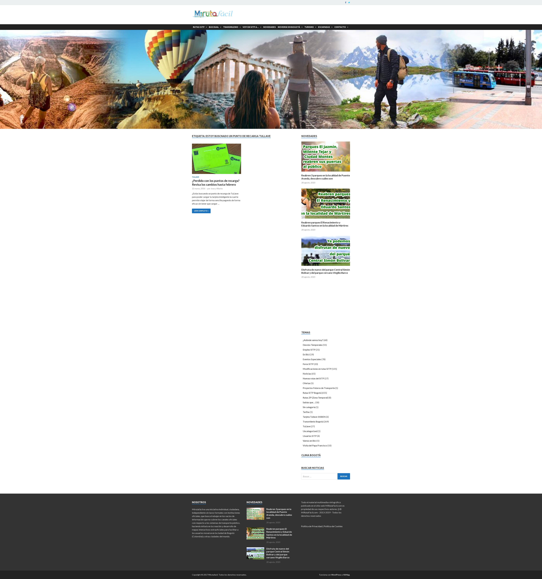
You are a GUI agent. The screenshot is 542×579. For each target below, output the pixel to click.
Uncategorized (310, 431)
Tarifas (306, 412)
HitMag (346, 575)
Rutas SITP (199, 27)
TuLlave (195, 177)
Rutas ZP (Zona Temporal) (315, 397)
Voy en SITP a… (251, 27)
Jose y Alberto (217, 188)
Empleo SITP (309, 349)
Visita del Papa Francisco (315, 445)
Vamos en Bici (309, 440)
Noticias (307, 373)
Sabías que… (309, 402)
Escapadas (324, 27)
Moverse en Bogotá (289, 27)
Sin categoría (309, 407)
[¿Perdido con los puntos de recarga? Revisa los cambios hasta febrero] (216, 160)
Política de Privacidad (311, 526)
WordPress (336, 575)
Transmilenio (230, 27)
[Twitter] (349, 2)
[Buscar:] (325, 476)
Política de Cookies (333, 526)
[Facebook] (345, 2)
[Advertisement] (325, 305)
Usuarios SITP (310, 436)
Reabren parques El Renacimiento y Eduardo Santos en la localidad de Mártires (324, 224)
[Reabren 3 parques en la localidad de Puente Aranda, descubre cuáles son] (325, 172)
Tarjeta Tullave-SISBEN (314, 416)
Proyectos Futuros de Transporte (319, 388)
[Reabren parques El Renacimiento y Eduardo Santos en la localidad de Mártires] (325, 219)
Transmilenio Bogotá (313, 421)
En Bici (306, 354)
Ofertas (306, 383)
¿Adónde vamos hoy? (313, 340)
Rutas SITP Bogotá (312, 392)
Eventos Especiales (312, 359)
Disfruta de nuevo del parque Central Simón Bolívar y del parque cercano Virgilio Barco (325, 271)
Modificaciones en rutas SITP (317, 368)
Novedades (269, 27)
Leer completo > (200, 210)
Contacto (340, 27)
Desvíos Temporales (312, 344)
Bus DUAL (214, 27)
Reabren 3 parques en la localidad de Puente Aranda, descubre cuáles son (325, 177)
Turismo (309, 27)
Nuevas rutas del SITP (313, 378)
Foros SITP (308, 364)
